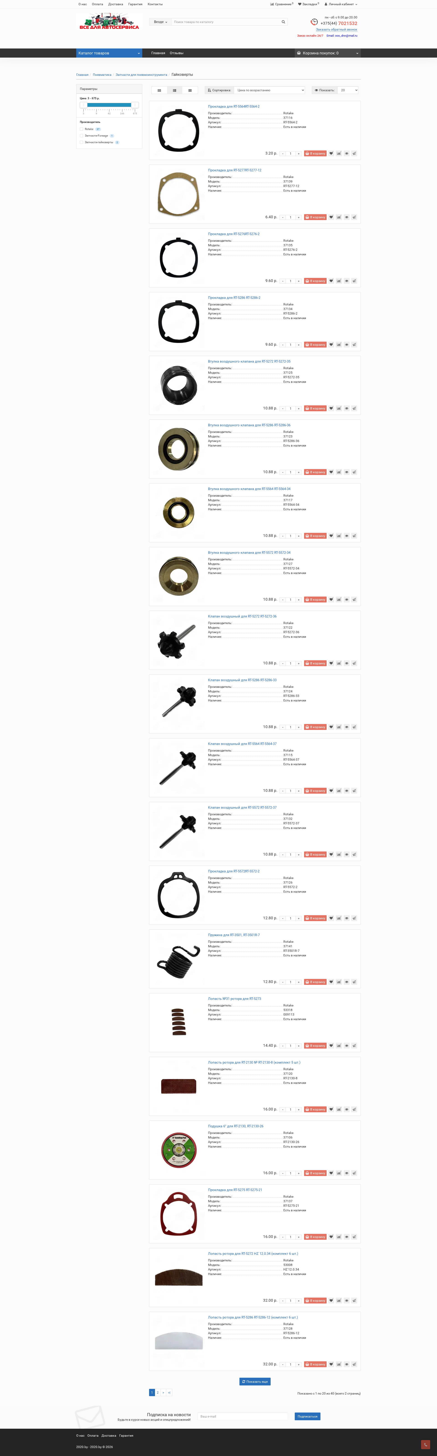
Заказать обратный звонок (336, 29)
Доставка (115, 4)
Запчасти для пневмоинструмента (141, 74)
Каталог (94, 53)
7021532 (339, 23)
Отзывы (176, 53)
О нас (83, 4)
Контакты (155, 4)
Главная (158, 53)
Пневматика (102, 74)
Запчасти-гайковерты (101, 142)
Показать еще (257, 1381)
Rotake (91, 129)
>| (169, 1392)
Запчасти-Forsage (98, 135)
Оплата (97, 4)
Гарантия (135, 4)
